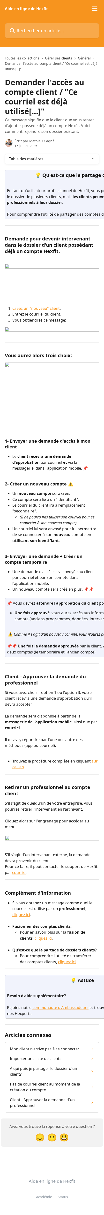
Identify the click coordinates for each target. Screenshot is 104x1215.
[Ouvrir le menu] (94, 9)
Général (84, 58)
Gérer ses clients (58, 58)
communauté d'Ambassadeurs (60, 1007)
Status (63, 1197)
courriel (19, 872)
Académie (44, 1197)
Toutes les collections (22, 58)
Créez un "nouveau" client (36, 308)
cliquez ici (21, 914)
